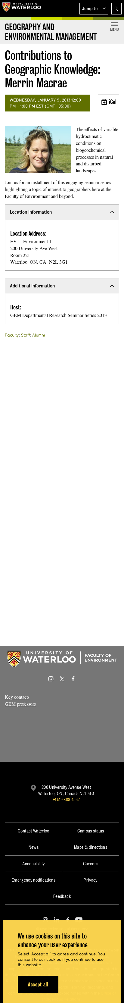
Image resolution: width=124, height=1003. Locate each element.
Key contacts (17, 697)
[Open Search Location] (116, 8)
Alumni (38, 335)
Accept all (38, 984)
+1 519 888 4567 (66, 799)
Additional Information (32, 285)
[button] (94, 8)
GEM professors (20, 704)
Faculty (12, 335)
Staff (25, 335)
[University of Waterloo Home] (21, 8)
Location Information (31, 212)
